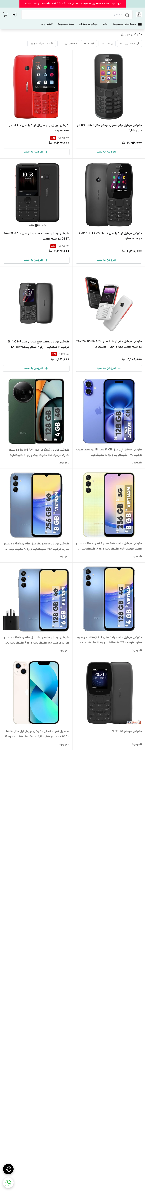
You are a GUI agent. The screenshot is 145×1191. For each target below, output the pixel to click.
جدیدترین (129, 44)
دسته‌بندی (71, 44)
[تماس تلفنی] (8, 1169)
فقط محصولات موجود (41, 44)
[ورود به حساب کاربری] (15, 15)
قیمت (91, 44)
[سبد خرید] (5, 14)
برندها (109, 44)
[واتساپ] (8, 1182)
